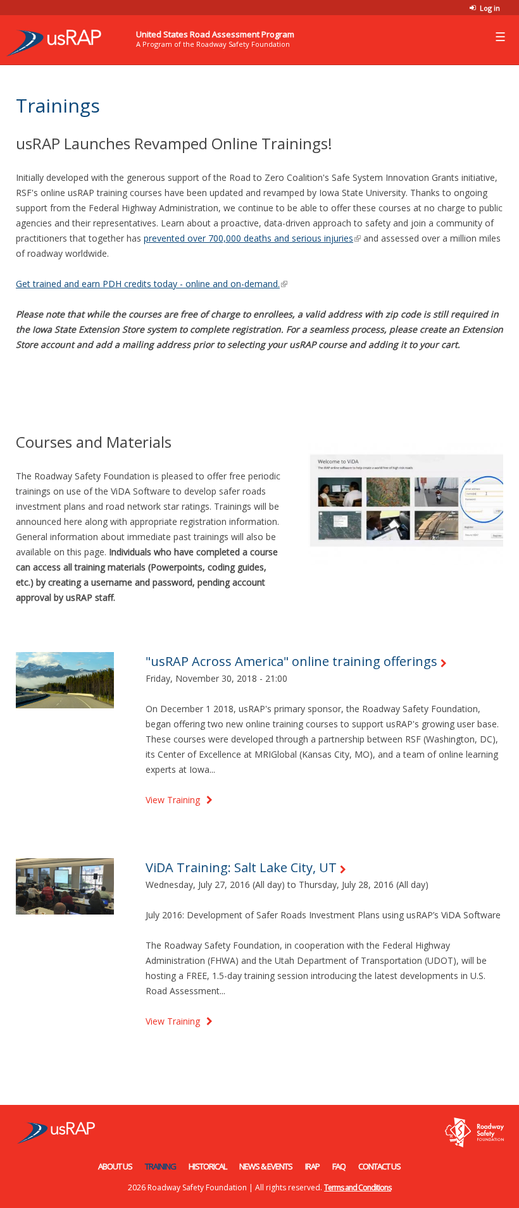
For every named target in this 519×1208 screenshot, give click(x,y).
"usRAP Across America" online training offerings (291, 661)
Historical (208, 1166)
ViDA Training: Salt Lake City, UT (241, 867)
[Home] (50, 39)
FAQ (339, 1166)
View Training (173, 800)
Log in (490, 8)
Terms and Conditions (357, 1187)
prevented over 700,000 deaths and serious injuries (252, 238)
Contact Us (379, 1166)
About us (115, 1166)
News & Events (265, 1166)
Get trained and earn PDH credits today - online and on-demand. (151, 284)
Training (160, 1166)
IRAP (312, 1166)
